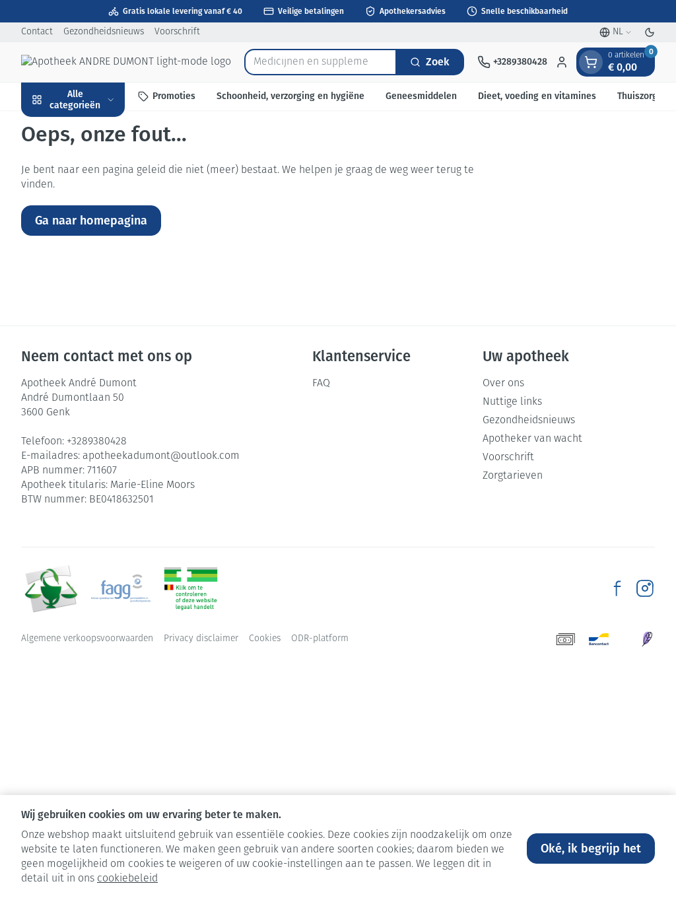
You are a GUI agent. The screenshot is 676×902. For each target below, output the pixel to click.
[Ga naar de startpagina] (126, 62)
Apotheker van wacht (532, 439)
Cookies (265, 639)
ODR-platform (320, 639)
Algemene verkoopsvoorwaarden (87, 639)
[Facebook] (617, 588)
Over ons (503, 383)
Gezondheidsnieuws (103, 32)
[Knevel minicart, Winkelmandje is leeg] (591, 62)
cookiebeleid (127, 879)
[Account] (561, 62)
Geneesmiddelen (421, 96)
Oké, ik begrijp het (591, 848)
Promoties (173, 96)
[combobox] (320, 62)
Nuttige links (512, 402)
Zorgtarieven (513, 476)
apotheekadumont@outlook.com (161, 456)
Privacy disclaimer (201, 639)
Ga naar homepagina (91, 220)
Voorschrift (177, 32)
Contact (37, 32)
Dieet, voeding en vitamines (537, 96)
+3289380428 (97, 441)
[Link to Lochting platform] (647, 639)
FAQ (321, 383)
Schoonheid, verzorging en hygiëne (290, 96)
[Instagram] (645, 588)
